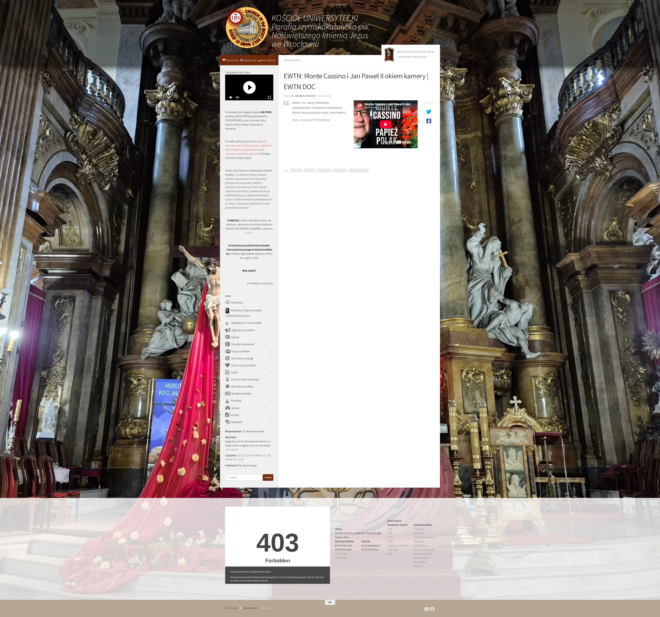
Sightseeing (250, 60)
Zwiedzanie (232, 60)
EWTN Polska (296, 170)
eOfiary (249, 232)
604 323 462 (341, 557)
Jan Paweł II (310, 170)
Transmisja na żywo (237, 72)
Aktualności (292, 60)
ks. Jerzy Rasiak (324, 170)
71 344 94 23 (341, 553)
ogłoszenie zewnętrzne (358, 170)
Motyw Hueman (267, 608)
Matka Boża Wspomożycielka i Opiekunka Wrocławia (416, 54)
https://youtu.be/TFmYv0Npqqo (311, 120)
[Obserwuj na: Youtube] (426, 609)
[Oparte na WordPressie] (240, 608)
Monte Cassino (340, 170)
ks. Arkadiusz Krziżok (303, 95)
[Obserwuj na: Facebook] (432, 609)
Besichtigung (268, 60)
